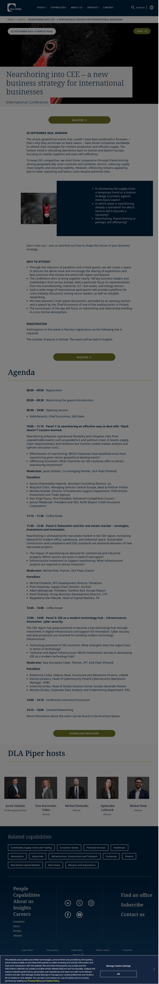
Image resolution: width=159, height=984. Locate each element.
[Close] (154, 969)
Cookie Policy (52, 980)
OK (118, 973)
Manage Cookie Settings (118, 965)
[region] (79, 969)
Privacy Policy (34, 980)
